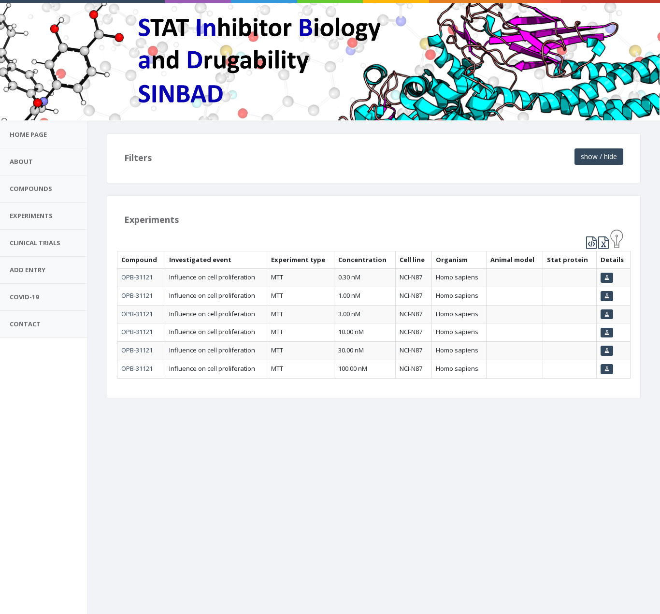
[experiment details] (607, 278)
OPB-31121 (137, 277)
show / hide (599, 156)
